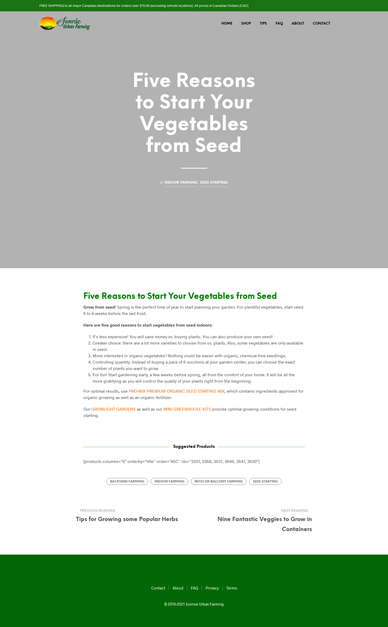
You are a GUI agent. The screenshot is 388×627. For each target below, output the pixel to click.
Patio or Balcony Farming (219, 481)
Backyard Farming (127, 481)
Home (227, 23)
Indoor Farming (180, 182)
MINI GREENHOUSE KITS (187, 408)
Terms (231, 588)
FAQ (279, 23)
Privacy (212, 588)
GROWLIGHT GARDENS (113, 408)
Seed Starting (214, 182)
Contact (321, 23)
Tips (263, 23)
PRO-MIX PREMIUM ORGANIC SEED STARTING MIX (177, 390)
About (298, 23)
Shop (246, 23)
